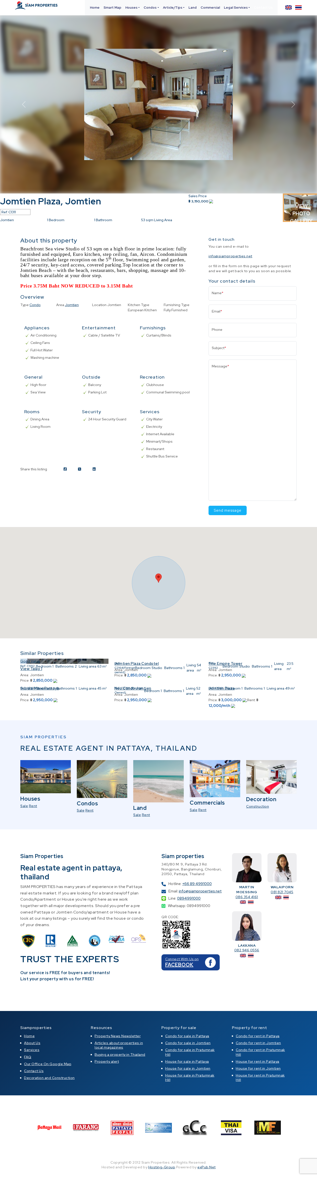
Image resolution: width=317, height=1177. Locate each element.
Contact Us (263, 7)
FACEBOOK (179, 964)
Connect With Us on (182, 959)
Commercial (210, 7)
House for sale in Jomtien (188, 1068)
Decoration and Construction (49, 1078)
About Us (32, 1043)
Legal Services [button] (236, 7)
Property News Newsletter (118, 1036)
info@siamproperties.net (230, 256)
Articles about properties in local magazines (119, 1045)
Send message (227, 510)
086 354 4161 (247, 897)
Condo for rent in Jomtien (258, 1043)
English (288, 7)
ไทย (298, 7)
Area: (24, 675)
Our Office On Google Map (47, 1064)
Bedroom (44, 666)
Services (31, 1050)
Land (192, 7)
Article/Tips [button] (172, 7)
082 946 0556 (246, 950)
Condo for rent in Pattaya (258, 1036)
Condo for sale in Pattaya (187, 1036)
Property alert (107, 1061)
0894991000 (189, 898)
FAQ (27, 1057)
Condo (35, 305)
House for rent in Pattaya (257, 1061)
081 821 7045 (282, 892)
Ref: (23, 666)
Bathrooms (64, 666)
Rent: (251, 700)
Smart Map (112, 7)
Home (95, 7)
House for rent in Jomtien (258, 1068)
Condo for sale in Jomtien (188, 1043)
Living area (87, 666)
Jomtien (72, 305)
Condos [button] (150, 7)
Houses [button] (131, 7)
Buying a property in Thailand (120, 1054)
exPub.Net (206, 1167)
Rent (33, 806)
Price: (24, 680)
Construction (257, 806)
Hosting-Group (161, 1167)
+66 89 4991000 (197, 883)
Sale (24, 806)
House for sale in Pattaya (187, 1061)
